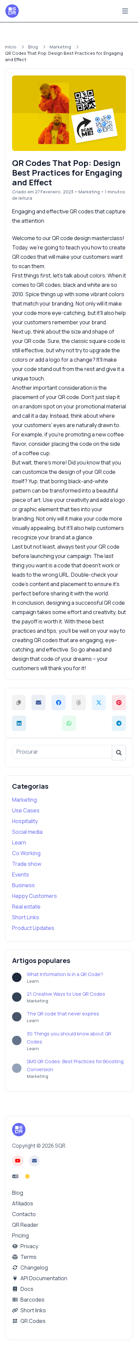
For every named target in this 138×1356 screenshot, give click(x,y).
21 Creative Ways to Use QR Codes (66, 994)
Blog (33, 47)
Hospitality (25, 821)
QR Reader (25, 1224)
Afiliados (22, 1203)
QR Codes (32, 1321)
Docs (26, 1289)
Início (10, 47)
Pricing (20, 1235)
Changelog (33, 1267)
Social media (27, 831)
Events (20, 874)
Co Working (26, 853)
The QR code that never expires (63, 1013)
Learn (19, 842)
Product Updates (33, 928)
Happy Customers (34, 896)
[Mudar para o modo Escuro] (27, 1176)
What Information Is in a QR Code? (65, 974)
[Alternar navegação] (125, 11)
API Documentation (43, 1278)
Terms (28, 1257)
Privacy (28, 1246)
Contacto (24, 1214)
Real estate (26, 906)
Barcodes (32, 1299)
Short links (32, 1310)
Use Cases (26, 810)
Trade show (26, 863)
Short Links (25, 917)
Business (23, 885)
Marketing (60, 47)
